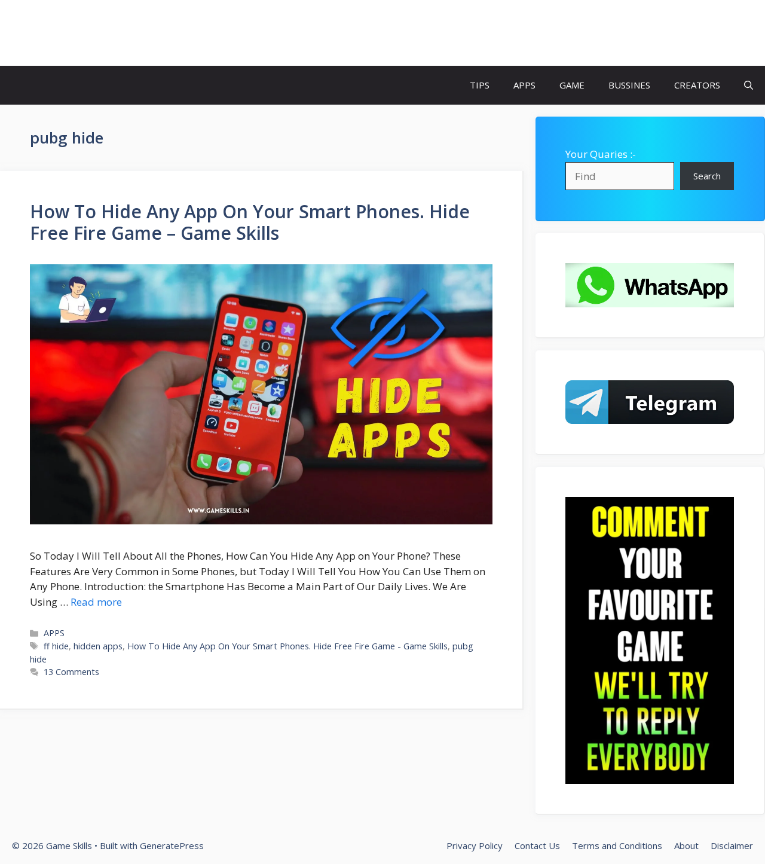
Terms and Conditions (617, 845)
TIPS (479, 85)
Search (707, 176)
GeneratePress (172, 845)
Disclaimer (732, 845)
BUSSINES (629, 85)
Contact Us (537, 845)
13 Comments (71, 671)
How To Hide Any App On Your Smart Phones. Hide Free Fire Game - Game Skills (287, 646)
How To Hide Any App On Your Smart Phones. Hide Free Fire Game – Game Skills (250, 222)
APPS (524, 85)
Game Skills (67, 33)
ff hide (56, 646)
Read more (96, 602)
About (686, 845)
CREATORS (697, 85)
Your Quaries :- (600, 154)
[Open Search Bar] (748, 85)
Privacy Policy (474, 845)
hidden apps (98, 646)
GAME (572, 85)
